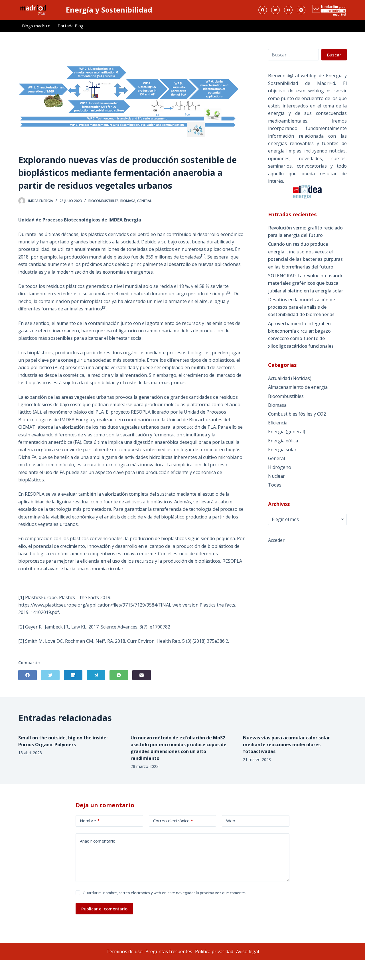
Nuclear (276, 476)
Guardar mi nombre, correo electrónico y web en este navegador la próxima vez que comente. (164, 892)
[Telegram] (96, 675)
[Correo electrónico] (141, 675)
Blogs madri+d (36, 26)
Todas (274, 485)
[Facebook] (262, 10)
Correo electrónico (173, 820)
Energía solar (282, 449)
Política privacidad (214, 951)
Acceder (276, 540)
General (144, 200)
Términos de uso (124, 951)
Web (230, 820)
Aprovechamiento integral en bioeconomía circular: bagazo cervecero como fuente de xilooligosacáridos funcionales (301, 334)
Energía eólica (283, 441)
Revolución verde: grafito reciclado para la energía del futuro (305, 231)
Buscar (334, 55)
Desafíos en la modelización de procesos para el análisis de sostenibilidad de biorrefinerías (301, 307)
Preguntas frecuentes (168, 951)
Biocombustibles (103, 200)
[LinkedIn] (73, 675)
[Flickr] (288, 10)
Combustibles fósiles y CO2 (297, 414)
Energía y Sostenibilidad (109, 10)
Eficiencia (277, 423)
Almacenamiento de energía (298, 387)
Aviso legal (247, 951)
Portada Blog (71, 26)
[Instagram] (301, 10)
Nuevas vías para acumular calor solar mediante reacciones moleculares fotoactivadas (286, 744)
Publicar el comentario (104, 909)
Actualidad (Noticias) (289, 378)
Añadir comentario (97, 841)
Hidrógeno (279, 467)
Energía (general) (286, 431)
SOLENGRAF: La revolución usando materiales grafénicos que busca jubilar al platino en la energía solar (306, 283)
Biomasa (127, 200)
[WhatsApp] (119, 675)
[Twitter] (275, 10)
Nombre (90, 820)
